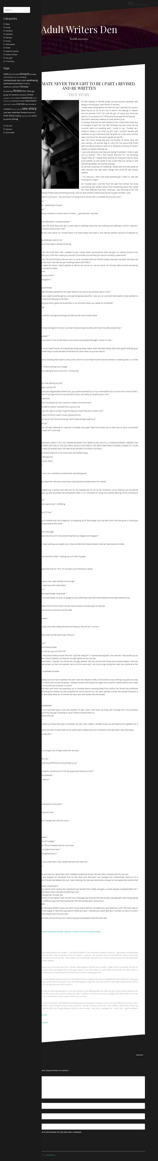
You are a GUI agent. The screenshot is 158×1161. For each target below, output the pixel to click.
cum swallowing (29, 80)
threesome (31, 112)
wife (30, 116)
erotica (27, 83)
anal (5, 73)
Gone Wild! (10, 132)
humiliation (23, 95)
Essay (8, 27)
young (15, 119)
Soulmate (139, 1055)
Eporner (9, 129)
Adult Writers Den (79, 29)
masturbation (31, 100)
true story (84, 931)
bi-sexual (16, 74)
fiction (17, 91)
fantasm (16, 87)
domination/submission (13, 83)
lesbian (17, 98)
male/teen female (18, 101)
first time (26, 91)
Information (10, 44)
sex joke (19, 109)
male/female (27, 97)
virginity (67, 931)
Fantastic (9, 34)
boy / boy (17, 77)
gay (33, 91)
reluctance (32, 104)
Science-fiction (11, 54)
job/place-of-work (9, 98)
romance (75, 931)
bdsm (10, 74)
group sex (7, 95)
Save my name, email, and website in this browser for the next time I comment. (48, 1132)
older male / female (9, 104)
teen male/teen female (53, 931)
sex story (97, 931)
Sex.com (9, 126)
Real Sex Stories (12, 51)
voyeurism (24, 116)
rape (26, 104)
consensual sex (12, 80)
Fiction (8, 41)
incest (30, 94)
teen (5, 112)
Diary (8, 24)
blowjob (24, 73)
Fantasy (9, 37)
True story (79, 94)
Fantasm (9, 31)
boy (90, 931)
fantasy (24, 86)
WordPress (50, 1155)
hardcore (15, 95)
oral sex (20, 103)
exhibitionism (7, 87)
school (14, 109)
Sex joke (9, 58)
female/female (8, 91)
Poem (8, 47)
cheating (23, 77)
